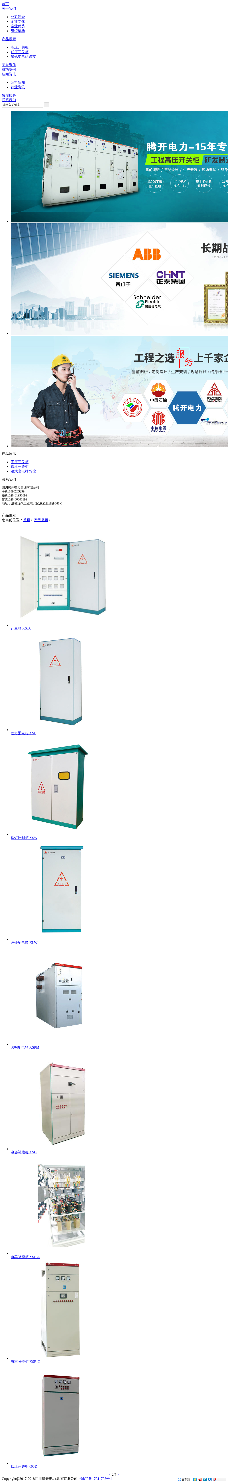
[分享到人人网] (209, 1479)
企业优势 (18, 26)
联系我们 (9, 100)
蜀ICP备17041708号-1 (96, 1479)
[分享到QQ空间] (194, 1479)
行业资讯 (18, 87)
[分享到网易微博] (214, 1479)
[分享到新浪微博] (199, 1479)
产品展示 (9, 39)
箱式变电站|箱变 (23, 57)
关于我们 (9, 8)
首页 (5, 4)
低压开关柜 (19, 52)
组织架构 (18, 31)
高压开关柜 (19, 47)
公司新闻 (18, 82)
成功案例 (9, 69)
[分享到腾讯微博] (204, 1479)
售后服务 (9, 95)
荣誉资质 (9, 65)
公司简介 (18, 17)
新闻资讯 (9, 74)
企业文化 (18, 21)
